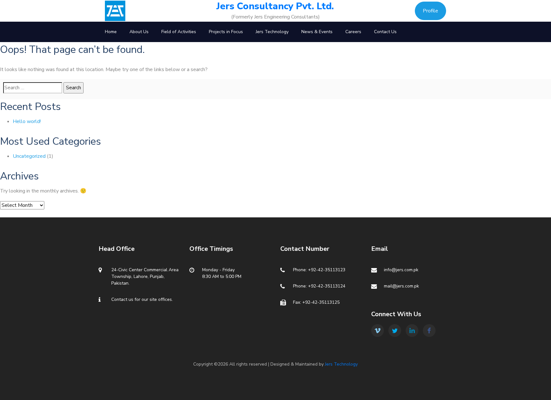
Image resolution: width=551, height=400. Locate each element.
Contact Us (385, 32)
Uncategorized (29, 156)
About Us (139, 32)
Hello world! (27, 121)
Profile (430, 10)
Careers (353, 32)
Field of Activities (178, 32)
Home (111, 32)
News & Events (317, 32)
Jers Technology (272, 32)
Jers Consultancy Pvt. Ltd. (275, 6)
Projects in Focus (226, 32)
